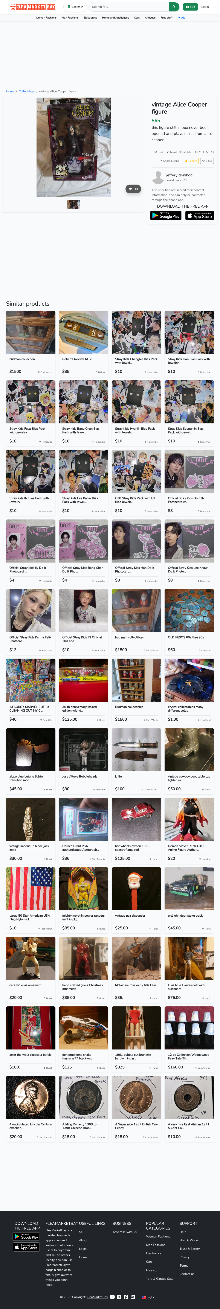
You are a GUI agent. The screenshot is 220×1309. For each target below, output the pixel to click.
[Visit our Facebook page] (126, 1297)
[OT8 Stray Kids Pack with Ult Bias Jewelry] (136, 471)
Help (183, 1232)
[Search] (174, 6)
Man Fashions (70, 17)
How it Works (189, 1240)
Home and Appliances (115, 17)
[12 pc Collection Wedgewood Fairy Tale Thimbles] (189, 1027)
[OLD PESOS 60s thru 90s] (189, 610)
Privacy (184, 1257)
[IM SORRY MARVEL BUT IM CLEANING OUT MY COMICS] (30, 680)
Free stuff (166, 17)
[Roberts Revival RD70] (83, 332)
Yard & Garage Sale (159, 1278)
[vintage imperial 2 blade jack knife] (30, 819)
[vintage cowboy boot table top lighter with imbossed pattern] (189, 749)
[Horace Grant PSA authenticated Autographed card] (83, 819)
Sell (81, 1232)
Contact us (187, 1274)
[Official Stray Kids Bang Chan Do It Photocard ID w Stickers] (83, 541)
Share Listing (171, 161)
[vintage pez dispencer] (136, 888)
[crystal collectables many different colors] (189, 680)
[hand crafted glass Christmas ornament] (83, 958)
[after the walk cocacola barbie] (30, 1027)
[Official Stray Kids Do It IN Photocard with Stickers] (189, 471)
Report (192, 161)
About (83, 1240)
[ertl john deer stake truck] (189, 888)
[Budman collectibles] (136, 680)
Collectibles (27, 91)
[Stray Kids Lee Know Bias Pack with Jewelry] (83, 471)
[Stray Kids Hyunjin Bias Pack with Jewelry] (136, 401)
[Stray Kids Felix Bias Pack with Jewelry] (30, 401)
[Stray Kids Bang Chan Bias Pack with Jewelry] (83, 401)
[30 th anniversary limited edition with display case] (83, 680)
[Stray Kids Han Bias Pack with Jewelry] (189, 332)
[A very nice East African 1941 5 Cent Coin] (189, 1097)
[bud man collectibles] (136, 610)
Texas (174, 152)
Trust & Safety (190, 1249)
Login (205, 7)
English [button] (151, 1297)
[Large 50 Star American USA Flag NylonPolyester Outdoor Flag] (30, 888)
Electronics (90, 17)
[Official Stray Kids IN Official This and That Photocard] (83, 610)
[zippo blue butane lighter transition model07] (30, 749)
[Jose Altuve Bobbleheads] (83, 749)
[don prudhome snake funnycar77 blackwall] (83, 1027)
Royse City (185, 152)
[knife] (136, 749)
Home (10, 91)
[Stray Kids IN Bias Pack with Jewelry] (30, 471)
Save (209, 161)
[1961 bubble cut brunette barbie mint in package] (136, 1027)
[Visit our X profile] (119, 1297)
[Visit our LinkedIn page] (133, 1297)
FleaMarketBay (97, 1297)
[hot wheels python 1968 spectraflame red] (136, 819)
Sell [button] (192, 7)
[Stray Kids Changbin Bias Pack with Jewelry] (136, 332)
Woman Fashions (46, 17)
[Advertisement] (110, 55)
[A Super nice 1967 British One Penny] (136, 1097)
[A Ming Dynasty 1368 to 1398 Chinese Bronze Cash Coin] (83, 1097)
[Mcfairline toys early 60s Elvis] (136, 958)
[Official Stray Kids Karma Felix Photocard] (30, 610)
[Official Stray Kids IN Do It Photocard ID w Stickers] (30, 541)
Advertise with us (125, 1232)
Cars (137, 17)
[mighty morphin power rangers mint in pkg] (83, 888)
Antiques (150, 17)
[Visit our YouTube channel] (112, 1297)
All (183, 17)
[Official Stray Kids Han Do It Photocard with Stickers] (136, 541)
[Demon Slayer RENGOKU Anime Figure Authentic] (189, 819)
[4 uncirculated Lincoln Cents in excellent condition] (30, 1097)
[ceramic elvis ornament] (30, 958)
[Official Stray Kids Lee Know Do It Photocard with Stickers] (189, 541)
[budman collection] (30, 332)
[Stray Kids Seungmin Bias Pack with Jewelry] (189, 401)
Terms (184, 1265)
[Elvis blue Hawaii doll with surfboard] (189, 958)
